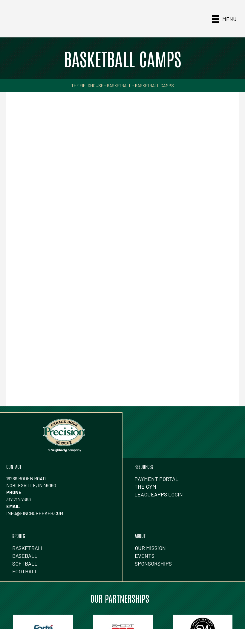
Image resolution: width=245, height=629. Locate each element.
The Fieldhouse (87, 85)
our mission (150, 548)
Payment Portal (156, 478)
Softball (24, 563)
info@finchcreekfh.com (34, 513)
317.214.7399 (18, 499)
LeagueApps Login (158, 494)
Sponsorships (153, 563)
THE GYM (145, 486)
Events (144, 555)
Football (25, 571)
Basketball (119, 85)
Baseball (24, 555)
